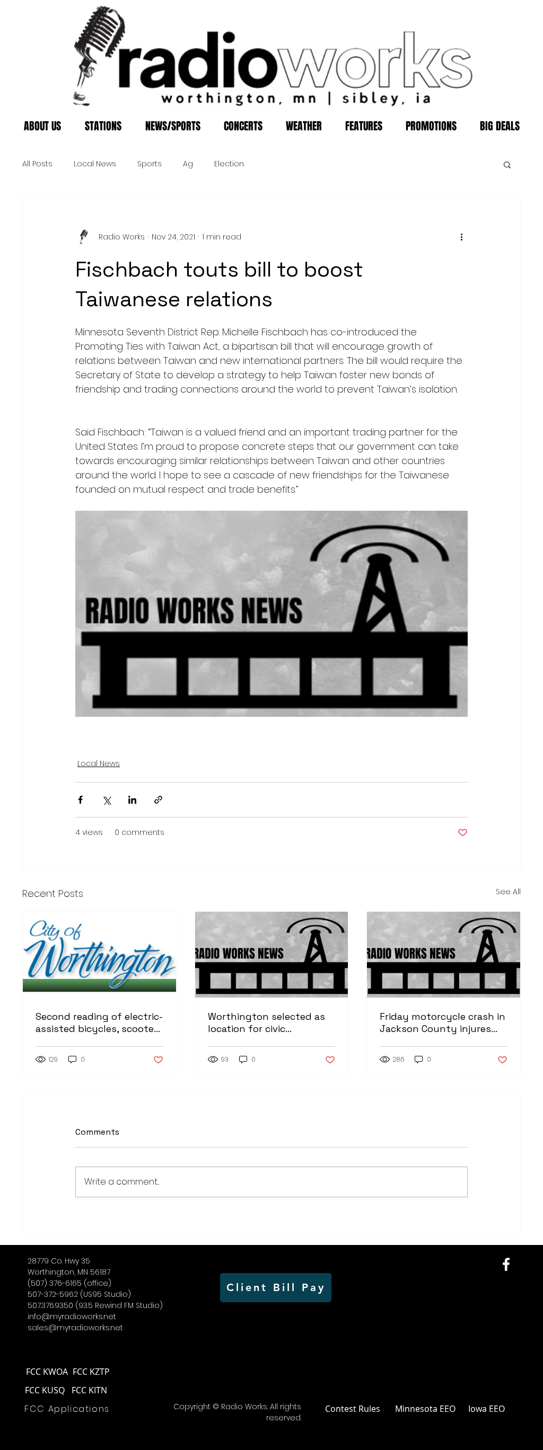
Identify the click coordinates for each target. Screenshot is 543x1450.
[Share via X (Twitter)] (106, 800)
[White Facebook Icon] (506, 1264)
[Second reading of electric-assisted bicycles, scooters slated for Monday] (99, 955)
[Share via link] (158, 800)
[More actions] (461, 236)
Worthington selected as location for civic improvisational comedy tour (266, 1022)
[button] (507, 164)
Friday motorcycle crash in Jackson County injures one (442, 1022)
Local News (95, 164)
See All (508, 891)
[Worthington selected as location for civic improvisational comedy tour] (271, 955)
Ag (188, 164)
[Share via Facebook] (80, 800)
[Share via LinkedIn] (132, 800)
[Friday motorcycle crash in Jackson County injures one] (443, 955)
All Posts (37, 164)
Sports (149, 164)
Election (229, 164)
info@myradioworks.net (72, 1316)
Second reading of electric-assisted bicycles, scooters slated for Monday (99, 1022)
